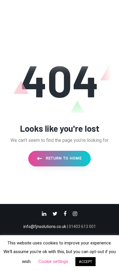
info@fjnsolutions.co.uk (44, 226)
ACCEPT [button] (85, 261)
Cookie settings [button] (53, 261)
